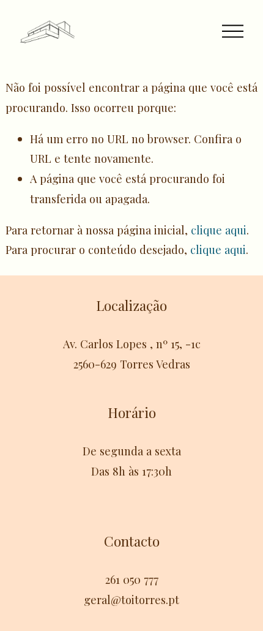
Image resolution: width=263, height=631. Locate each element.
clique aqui (218, 229)
